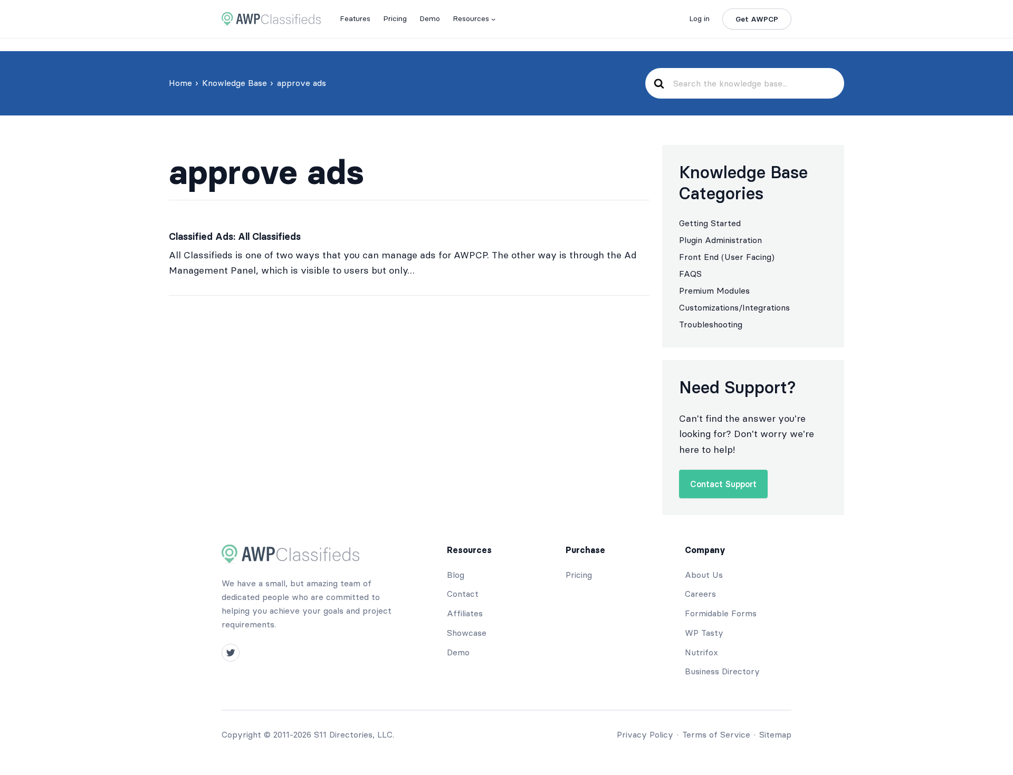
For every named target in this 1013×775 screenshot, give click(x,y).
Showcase (466, 632)
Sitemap (775, 734)
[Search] (658, 83)
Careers (700, 593)
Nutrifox (701, 652)
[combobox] (754, 83)
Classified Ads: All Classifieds (235, 236)
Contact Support (723, 484)
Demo (458, 652)
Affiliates (465, 613)
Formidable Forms (721, 613)
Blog (455, 574)
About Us (704, 574)
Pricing (579, 574)
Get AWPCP (756, 19)
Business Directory (722, 671)
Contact (463, 593)
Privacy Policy (645, 734)
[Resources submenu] (493, 19)
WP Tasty (704, 632)
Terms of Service (716, 734)
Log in (699, 18)
